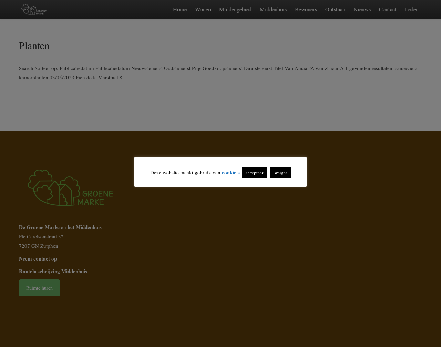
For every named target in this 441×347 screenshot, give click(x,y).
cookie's (231, 172)
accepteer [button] (254, 173)
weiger (281, 173)
